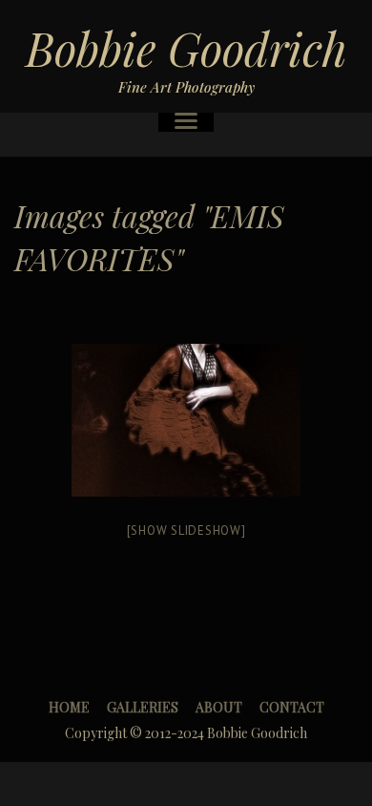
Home (69, 707)
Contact (291, 707)
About (219, 707)
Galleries (142, 707)
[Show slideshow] (186, 530)
